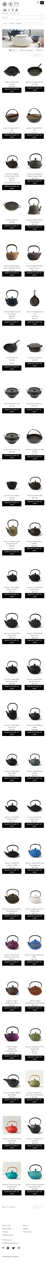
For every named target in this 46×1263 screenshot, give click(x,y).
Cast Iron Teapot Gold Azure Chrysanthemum (34, 864)
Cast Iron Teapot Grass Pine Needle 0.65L (34, 1048)
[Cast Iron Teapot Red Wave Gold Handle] (11, 1125)
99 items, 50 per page (26, 50)
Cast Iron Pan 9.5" (12, 358)
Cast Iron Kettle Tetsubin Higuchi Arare (34, 267)
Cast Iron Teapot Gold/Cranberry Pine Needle (34, 1002)
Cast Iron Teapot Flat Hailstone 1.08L (12, 864)
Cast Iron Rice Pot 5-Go (12, 450)
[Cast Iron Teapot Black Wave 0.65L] (11, 757)
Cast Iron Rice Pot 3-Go (34, 404)
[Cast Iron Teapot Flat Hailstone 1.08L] (11, 849)
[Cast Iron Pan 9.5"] (11, 344)
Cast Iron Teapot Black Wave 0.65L (11, 772)
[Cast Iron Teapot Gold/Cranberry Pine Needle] (34, 987)
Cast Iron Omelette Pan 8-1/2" (35, 313)
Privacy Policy (27, 1232)
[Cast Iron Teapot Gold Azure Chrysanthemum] (34, 849)
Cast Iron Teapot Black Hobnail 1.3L (34, 634)
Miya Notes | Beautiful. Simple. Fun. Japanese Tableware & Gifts (13, 8)
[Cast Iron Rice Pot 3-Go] (34, 390)
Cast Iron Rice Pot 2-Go (12, 404)
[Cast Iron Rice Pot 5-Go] (11, 436)
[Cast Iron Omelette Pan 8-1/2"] (34, 298)
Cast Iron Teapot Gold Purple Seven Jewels (11, 956)
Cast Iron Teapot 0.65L (34, 496)
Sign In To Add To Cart (11, 90)
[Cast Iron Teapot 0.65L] (34, 482)
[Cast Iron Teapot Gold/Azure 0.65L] (34, 941)
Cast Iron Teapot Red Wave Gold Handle (11, 1140)
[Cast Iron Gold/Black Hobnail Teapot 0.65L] (11, 160)
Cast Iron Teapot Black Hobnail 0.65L (34, 588)
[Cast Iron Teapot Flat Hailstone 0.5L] (34, 803)
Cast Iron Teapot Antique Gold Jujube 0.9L (11, 542)
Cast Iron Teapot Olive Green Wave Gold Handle (34, 1094)
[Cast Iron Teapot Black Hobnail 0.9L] (11, 620)
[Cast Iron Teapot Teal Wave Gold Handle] (11, 1171)
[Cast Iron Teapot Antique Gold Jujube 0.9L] (11, 528)
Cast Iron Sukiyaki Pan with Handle (34, 451)
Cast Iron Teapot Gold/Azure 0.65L (34, 956)
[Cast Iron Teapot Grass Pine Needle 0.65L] (34, 1033)
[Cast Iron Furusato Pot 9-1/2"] (34, 114)
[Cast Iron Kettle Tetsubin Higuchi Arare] (34, 252)
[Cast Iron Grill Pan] (11, 206)
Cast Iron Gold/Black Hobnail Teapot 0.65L (12, 175)
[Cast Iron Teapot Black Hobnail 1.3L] (34, 620)
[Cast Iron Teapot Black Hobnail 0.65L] (34, 574)
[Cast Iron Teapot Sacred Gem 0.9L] (34, 1125)
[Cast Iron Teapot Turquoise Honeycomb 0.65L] (34, 1171)
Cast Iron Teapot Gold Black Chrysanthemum (11, 910)
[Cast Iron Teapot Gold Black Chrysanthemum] (11, 895)
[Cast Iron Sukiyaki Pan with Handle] (34, 436)
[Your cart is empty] (38, 2)
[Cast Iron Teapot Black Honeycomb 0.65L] (11, 665)
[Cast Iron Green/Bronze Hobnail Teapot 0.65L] (34, 160)
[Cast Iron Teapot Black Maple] (34, 711)
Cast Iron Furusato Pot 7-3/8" (11, 129)
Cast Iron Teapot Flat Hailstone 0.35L (12, 818)
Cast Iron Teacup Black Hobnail (12, 497)
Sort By (13, 50)
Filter (40, 50)
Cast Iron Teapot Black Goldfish (34, 542)
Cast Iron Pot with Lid (34, 358)
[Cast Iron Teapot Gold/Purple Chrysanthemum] (11, 1033)
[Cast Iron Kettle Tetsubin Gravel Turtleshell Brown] (11, 252)
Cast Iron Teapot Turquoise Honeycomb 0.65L (34, 1186)
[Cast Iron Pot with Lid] (34, 344)
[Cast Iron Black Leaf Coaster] (11, 68)
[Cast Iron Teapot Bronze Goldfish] (34, 757)
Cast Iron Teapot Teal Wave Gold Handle (11, 1186)
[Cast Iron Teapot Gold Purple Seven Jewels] (11, 941)
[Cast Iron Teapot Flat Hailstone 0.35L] (11, 803)
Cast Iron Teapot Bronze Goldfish (35, 772)
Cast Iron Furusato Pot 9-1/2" (34, 129)
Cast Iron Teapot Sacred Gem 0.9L (34, 1140)
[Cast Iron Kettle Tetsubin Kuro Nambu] (11, 298)
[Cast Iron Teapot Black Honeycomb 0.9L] (34, 665)
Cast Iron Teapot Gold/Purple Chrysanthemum (11, 1049)
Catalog (25, 1229)
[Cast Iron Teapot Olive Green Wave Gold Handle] (34, 1079)
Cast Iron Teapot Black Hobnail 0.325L (11, 588)
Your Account (6, 1225)
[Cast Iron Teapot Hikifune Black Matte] (11, 1079)
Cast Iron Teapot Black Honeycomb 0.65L (11, 680)
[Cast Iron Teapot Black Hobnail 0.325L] (11, 574)
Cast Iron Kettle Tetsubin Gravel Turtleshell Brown (11, 267)
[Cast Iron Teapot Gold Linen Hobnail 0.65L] (34, 895)
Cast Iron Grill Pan (12, 220)
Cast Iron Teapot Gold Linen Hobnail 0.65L (34, 910)
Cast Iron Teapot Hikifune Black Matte (11, 1094)
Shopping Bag (6, 1229)
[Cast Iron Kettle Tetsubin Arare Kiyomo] (34, 206)
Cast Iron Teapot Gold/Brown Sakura (12, 1002)
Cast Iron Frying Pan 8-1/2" (35, 82)
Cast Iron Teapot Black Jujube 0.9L (11, 726)
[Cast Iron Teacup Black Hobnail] (11, 482)
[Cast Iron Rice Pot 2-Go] (11, 390)
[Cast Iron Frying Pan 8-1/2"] (34, 68)
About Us (26, 1225)
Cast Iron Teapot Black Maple (34, 726)
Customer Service (7, 1235)
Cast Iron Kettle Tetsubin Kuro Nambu (12, 313)
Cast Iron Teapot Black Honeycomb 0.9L (34, 680)
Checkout (5, 1232)
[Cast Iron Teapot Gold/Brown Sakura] (11, 987)
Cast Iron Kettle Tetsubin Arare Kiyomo (34, 221)
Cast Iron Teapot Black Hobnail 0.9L (11, 634)
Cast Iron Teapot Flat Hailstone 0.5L (34, 818)
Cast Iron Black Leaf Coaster (12, 83)
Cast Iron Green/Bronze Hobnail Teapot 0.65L (35, 175)
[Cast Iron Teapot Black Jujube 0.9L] (11, 711)
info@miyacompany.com (10, 1243)
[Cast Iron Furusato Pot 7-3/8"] (11, 114)
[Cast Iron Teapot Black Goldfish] (34, 528)
